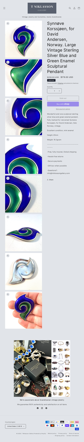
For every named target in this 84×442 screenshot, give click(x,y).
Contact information (73, 435)
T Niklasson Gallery (27, 433)
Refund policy (52, 433)
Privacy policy (62, 433)
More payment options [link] (63, 109)
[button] (4, 8)
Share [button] (51, 180)
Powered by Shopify (40, 433)
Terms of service (74, 433)
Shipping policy (60, 435)
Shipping (60, 83)
